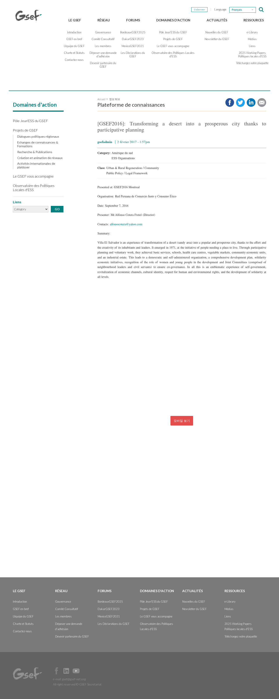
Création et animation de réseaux (40, 158)
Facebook (56, 670)
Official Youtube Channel (76, 670)
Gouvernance (103, 32)
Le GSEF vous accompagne (173, 46)
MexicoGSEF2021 (133, 46)
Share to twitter (240, 102)
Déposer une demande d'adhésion (103, 54)
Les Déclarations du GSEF (133, 54)
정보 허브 (114, 99)
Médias (252, 39)
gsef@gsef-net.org (74, 679)
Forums (133, 20)
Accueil (101, 99)
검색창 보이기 (261, 9)
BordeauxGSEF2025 (132, 32)
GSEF (28, 15)
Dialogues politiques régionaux (38, 136)
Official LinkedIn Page (66, 670)
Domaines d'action (173, 20)
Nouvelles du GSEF (216, 32)
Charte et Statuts (74, 53)
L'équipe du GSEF (74, 46)
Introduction (74, 32)
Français (237, 9)
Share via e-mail (261, 102)
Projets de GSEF (173, 39)
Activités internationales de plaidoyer (36, 165)
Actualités (217, 20)
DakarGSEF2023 (133, 39)
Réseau (103, 20)
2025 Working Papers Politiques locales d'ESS (252, 54)
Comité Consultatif (103, 39)
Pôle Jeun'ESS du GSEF (173, 32)
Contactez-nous (74, 60)
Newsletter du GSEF (217, 39)
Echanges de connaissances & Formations (37, 144)
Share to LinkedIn (251, 102)
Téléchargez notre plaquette (252, 63)
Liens (252, 46)
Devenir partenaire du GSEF (103, 64)
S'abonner (199, 9)
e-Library (252, 32)
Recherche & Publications (34, 152)
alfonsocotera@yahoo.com (126, 224)
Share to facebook (229, 102)
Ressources (253, 20)
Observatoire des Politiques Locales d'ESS (172, 54)
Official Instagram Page (85, 670)
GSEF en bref (74, 39)
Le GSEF (74, 20)
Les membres (103, 46)
